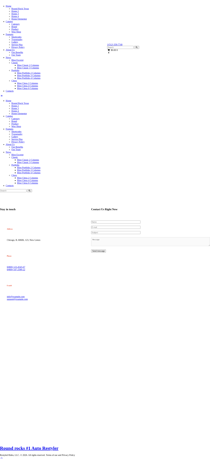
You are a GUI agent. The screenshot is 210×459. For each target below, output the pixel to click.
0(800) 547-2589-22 (16, 269)
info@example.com (16, 296)
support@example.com (17, 299)
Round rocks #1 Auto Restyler (29, 448)
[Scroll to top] (1, 457)
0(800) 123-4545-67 (16, 267)
